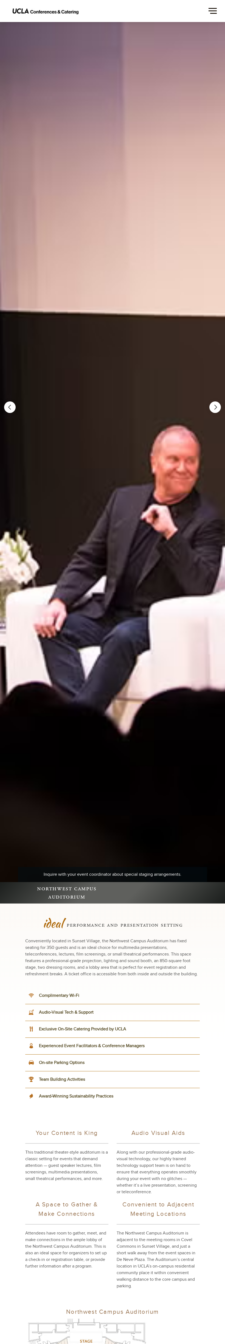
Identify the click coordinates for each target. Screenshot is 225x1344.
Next (215, 407)
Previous (10, 407)
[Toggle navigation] (11, 13)
